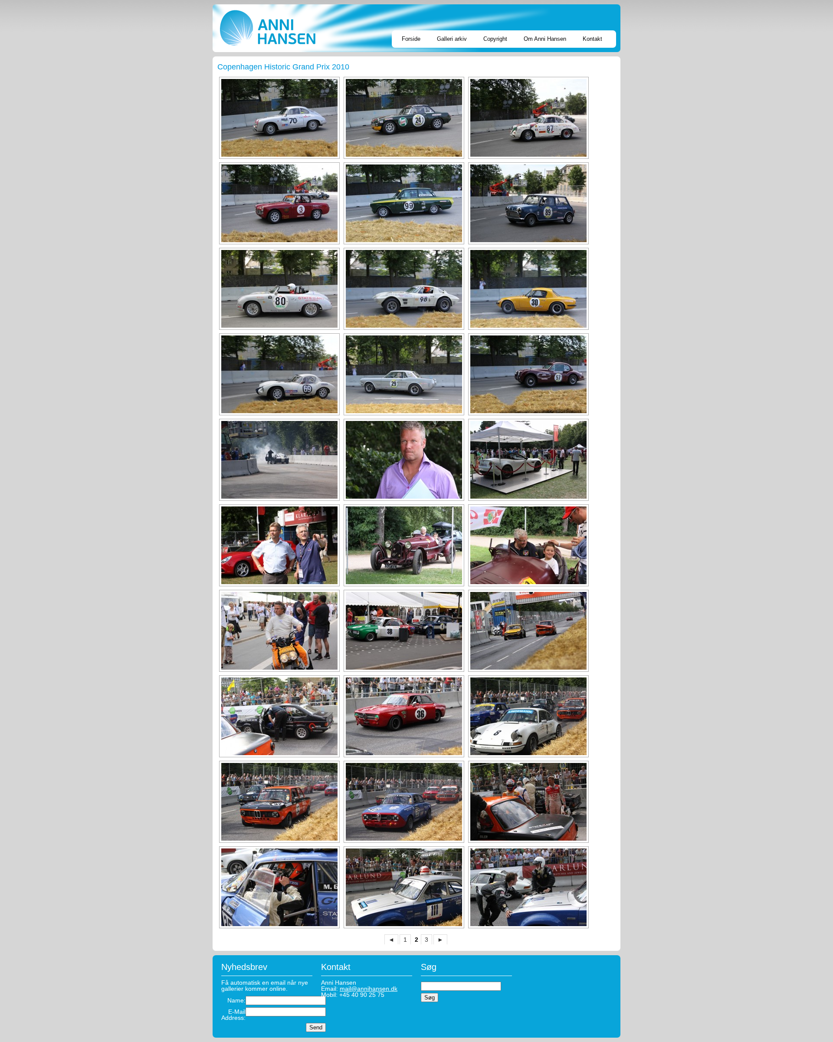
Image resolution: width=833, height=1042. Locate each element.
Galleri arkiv (452, 39)
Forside (411, 39)
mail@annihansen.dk (368, 988)
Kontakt (592, 39)
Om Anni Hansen (545, 39)
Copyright (495, 39)
